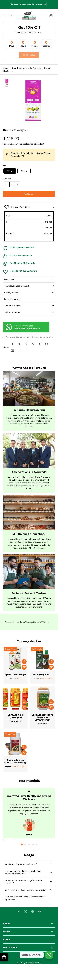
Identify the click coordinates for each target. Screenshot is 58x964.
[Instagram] (32, 911)
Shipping (20, 143)
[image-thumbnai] (7, 83)
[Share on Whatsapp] (33, 344)
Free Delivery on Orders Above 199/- (30, 4)
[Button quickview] (24, 661)
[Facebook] (18, 911)
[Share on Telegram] (39, 344)
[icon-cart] (50, 15)
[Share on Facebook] (12, 344)
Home (6, 68)
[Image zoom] (33, 100)
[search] (10, 16)
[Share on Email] (46, 344)
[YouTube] (39, 911)
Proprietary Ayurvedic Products (26, 68)
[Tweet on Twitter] (19, 344)
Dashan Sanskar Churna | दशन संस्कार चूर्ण (15, 761)
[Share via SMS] (12, 350)
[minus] (6, 184)
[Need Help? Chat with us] (49, 955)
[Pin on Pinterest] (26, 344)
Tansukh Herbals (32, 962)
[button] (29, 194)
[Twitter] (25, 911)
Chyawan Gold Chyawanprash (15, 716)
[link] (29, 55)
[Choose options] (24, 667)
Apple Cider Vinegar (15, 674)
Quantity (7, 178)
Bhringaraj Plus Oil (42, 674)
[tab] (22, 844)
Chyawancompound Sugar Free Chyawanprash (42, 717)
